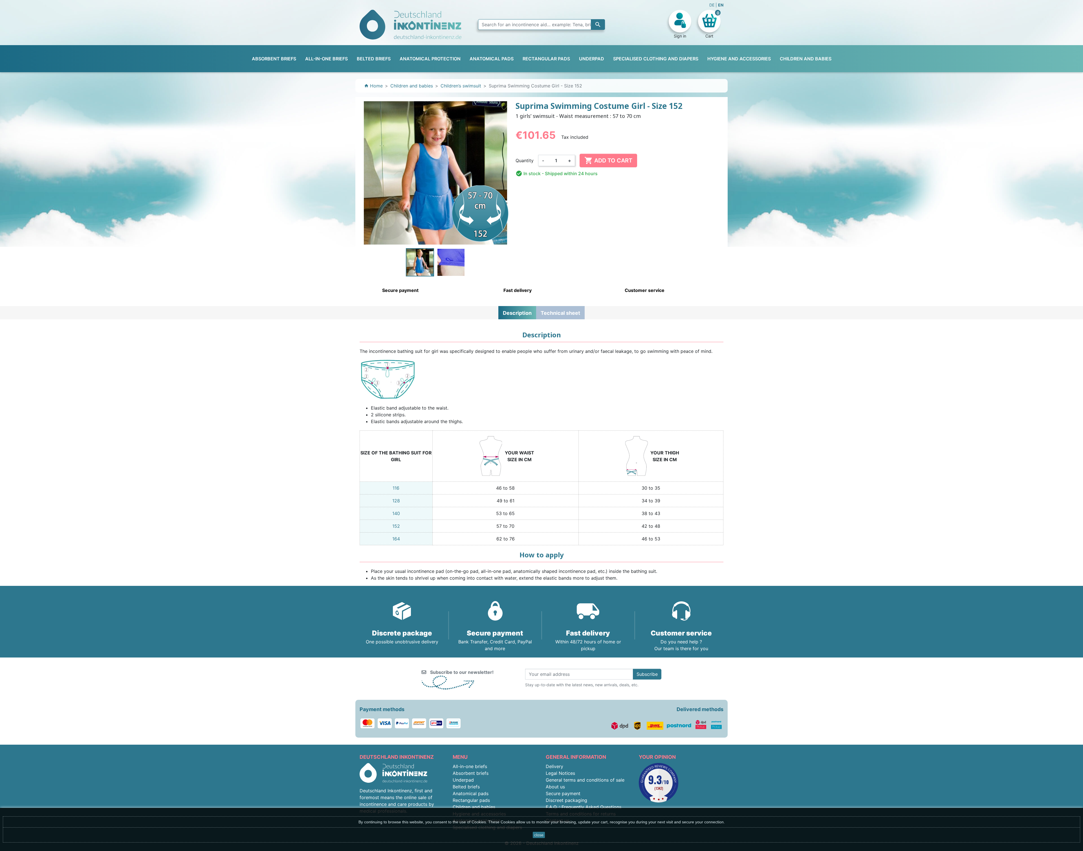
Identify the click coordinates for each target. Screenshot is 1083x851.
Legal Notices (560, 773)
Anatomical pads (470, 793)
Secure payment (563, 793)
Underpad (463, 780)
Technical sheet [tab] (560, 313)
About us (555, 787)
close (538, 835)
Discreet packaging (566, 800)
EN (720, 5)
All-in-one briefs (470, 766)
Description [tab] (517, 313)
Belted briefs (466, 787)
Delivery (554, 766)
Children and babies (474, 807)
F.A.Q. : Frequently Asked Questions (583, 807)
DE (712, 5)
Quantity (525, 160)
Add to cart (608, 160)
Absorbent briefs (470, 773)
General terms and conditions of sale (585, 780)
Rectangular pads (471, 800)
